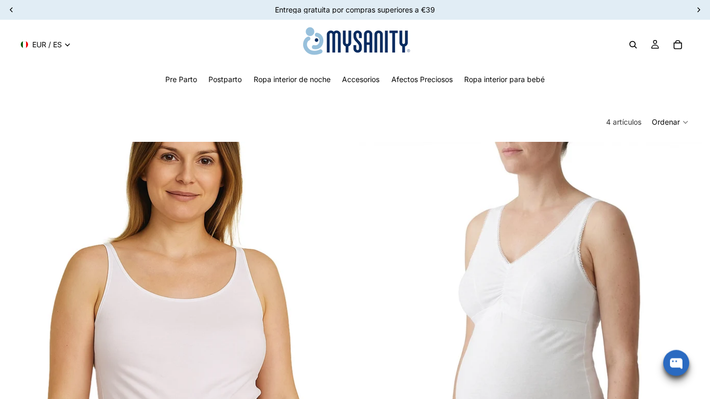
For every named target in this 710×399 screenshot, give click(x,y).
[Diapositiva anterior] (24, 355)
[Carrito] (677, 44)
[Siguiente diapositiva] (335, 355)
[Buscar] (633, 44)
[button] (670, 122)
